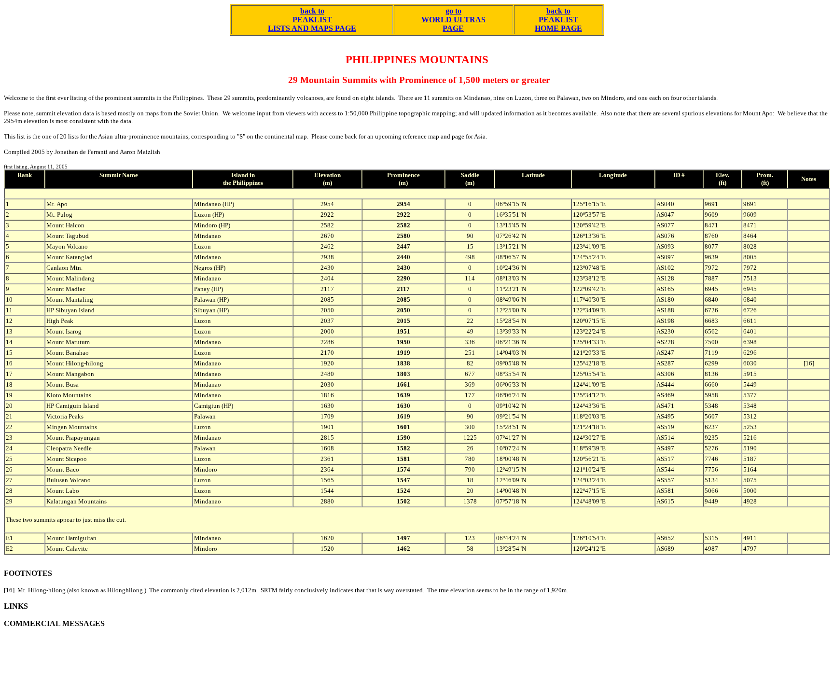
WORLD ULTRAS (453, 19)
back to (558, 11)
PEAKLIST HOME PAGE (558, 23)
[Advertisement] (179, 658)
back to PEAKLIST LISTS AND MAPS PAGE (312, 19)
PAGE (453, 28)
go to (453, 11)
